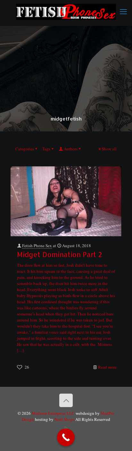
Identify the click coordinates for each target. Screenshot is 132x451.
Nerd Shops (64, 419)
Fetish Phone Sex (37, 245)
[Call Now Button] (66, 437)
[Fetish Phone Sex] (66, 11)
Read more (107, 367)
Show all (109, 149)
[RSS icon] (66, 428)
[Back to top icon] (66, 400)
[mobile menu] (123, 11)
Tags (46, 149)
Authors (71, 149)
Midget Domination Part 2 (59, 254)
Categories (24, 149)
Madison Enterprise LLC (54, 413)
